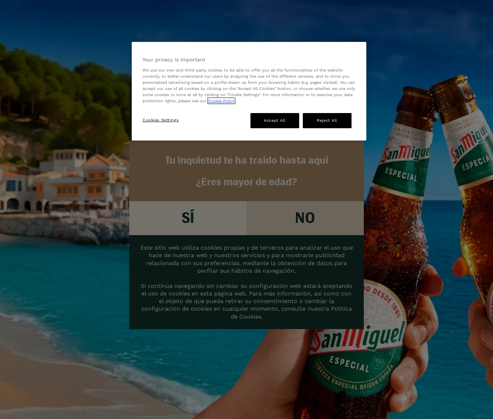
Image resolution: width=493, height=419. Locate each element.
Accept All (274, 120)
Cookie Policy (221, 100)
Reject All (327, 120)
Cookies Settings (161, 119)
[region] (249, 91)
